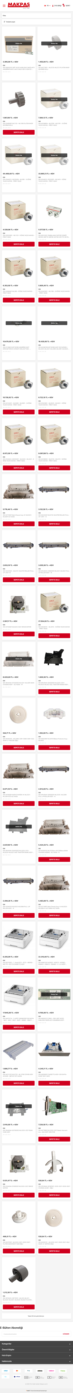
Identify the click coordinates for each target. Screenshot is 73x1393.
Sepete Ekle (19, 132)
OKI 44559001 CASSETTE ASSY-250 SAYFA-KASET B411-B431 (52, 1075)
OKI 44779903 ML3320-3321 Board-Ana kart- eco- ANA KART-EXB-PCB (53, 1131)
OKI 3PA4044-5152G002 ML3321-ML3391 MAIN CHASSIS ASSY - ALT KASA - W (18, 683)
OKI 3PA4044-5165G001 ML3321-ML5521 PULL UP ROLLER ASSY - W (53, 572)
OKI (4, 65)
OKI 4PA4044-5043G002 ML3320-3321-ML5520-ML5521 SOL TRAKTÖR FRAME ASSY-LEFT (53, 683)
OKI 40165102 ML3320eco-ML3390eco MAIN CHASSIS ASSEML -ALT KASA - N (53, 851)
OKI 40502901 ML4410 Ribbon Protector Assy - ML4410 (53, 739)
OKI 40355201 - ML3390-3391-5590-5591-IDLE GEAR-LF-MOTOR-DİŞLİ (18, 739)
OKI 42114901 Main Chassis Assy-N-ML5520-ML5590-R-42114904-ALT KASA (52, 907)
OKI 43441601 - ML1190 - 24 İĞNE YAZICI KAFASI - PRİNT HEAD (54, 292)
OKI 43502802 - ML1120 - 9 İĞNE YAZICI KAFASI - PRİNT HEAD (19, 236)
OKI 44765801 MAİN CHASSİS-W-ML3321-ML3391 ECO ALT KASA (17, 795)
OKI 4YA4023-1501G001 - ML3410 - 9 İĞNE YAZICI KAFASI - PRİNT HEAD (52, 180)
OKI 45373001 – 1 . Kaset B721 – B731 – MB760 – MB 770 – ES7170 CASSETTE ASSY (18, 963)
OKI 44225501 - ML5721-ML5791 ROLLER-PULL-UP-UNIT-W (18, 572)
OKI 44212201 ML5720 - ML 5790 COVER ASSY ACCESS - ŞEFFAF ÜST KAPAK (18, 1075)
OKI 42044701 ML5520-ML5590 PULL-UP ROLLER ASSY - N (16, 907)
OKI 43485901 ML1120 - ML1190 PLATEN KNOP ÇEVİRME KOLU (18, 124)
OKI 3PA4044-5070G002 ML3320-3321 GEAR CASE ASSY (18, 1131)
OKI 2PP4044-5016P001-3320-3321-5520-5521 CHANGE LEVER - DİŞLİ (54, 1187)
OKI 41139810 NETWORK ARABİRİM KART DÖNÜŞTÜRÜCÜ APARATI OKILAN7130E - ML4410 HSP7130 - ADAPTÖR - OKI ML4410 (17, 348)
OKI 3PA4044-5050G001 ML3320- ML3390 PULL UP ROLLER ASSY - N (52, 795)
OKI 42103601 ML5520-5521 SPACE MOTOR (17, 627)
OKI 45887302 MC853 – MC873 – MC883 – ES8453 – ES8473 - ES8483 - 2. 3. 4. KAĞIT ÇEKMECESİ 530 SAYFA (52, 963)
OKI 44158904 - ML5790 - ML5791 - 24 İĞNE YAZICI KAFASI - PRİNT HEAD (52, 124)
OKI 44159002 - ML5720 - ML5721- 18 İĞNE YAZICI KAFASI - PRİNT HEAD (52, 460)
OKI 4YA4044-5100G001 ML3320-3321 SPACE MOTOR (18, 1187)
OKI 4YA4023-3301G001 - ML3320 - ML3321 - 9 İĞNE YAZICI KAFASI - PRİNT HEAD (18, 460)
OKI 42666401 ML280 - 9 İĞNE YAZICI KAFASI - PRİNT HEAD (18, 292)
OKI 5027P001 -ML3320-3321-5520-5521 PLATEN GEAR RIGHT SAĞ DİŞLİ (16, 1243)
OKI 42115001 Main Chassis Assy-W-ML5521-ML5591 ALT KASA (17, 516)
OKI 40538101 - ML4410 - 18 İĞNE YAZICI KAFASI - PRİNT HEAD (54, 628)
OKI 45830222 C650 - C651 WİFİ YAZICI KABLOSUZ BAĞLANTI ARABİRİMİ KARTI (51, 1019)
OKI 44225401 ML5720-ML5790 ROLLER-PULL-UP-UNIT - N (53, 516)
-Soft (28, 1390)
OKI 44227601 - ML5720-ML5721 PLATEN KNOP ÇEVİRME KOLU (53, 68)
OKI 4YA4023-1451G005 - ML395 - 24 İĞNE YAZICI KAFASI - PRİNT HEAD (17, 180)
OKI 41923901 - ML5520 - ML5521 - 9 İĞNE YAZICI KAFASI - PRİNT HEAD (52, 404)
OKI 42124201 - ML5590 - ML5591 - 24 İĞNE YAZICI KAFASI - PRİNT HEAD (17, 404)
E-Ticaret (32, 1390)
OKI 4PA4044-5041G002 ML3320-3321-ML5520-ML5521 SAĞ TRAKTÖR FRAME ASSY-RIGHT (18, 851)
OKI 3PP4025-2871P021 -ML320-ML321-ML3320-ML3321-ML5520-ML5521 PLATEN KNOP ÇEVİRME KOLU (17, 1299)
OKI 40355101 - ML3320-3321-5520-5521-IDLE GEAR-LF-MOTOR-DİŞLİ (53, 1243)
